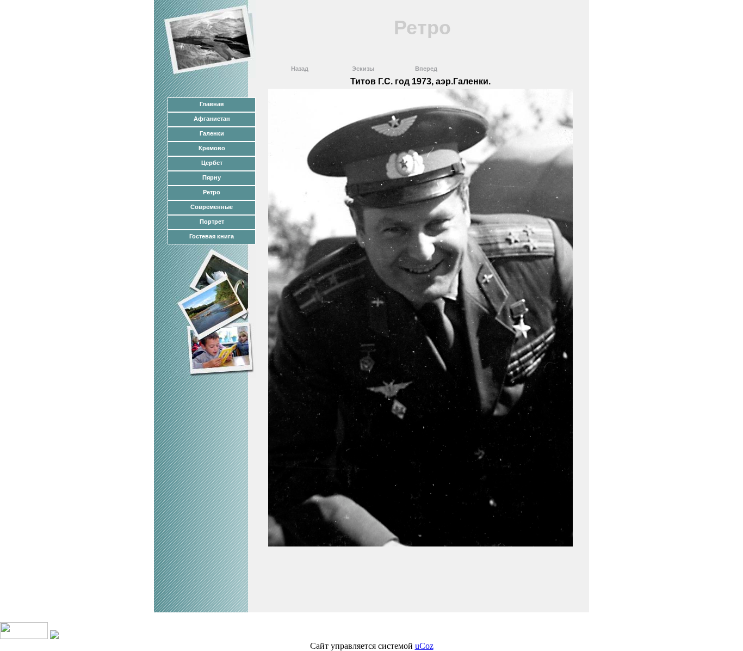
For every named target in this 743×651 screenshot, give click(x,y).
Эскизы (363, 68)
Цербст (211, 162)
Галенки (212, 133)
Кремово (212, 148)
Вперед (426, 68)
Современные (211, 207)
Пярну (211, 177)
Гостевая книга (211, 236)
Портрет (212, 221)
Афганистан (212, 118)
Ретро (211, 192)
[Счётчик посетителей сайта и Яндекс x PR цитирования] (24, 636)
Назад (299, 68)
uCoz (424, 645)
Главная (212, 104)
